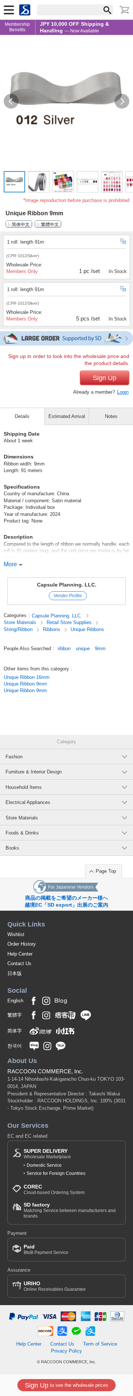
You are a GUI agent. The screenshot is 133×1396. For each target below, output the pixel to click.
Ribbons (52, 629)
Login (123, 392)
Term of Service (100, 1344)
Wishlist (15, 934)
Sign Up (104, 378)
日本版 (14, 973)
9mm (100, 648)
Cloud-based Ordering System (54, 1189)
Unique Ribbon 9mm (25, 684)
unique (83, 648)
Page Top (106, 871)
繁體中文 (50, 224)
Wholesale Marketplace (47, 1153)
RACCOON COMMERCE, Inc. (45, 1071)
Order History (21, 944)
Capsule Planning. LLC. (66, 585)
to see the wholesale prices (66, 1385)
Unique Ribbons (87, 629)
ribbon (64, 648)
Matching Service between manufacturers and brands (70, 1210)
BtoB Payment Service (46, 1249)
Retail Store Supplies (70, 622)
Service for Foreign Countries (56, 1173)
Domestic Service (44, 1165)
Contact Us (19, 963)
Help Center (20, 954)
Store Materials (21, 622)
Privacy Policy (66, 1351)
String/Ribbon (19, 629)
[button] (11, 101)
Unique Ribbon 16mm (27, 677)
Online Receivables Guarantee (55, 1286)
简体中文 (21, 224)
